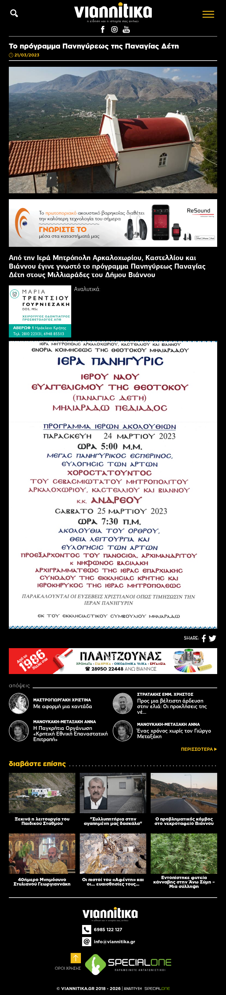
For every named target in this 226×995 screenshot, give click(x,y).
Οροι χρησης (68, 968)
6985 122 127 (108, 929)
